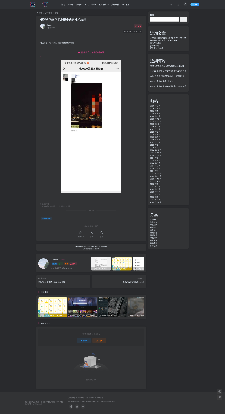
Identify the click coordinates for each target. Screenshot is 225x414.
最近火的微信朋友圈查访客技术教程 (63, 19)
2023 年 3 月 (155, 194)
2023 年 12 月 (156, 173)
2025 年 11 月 (156, 121)
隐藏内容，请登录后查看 (92, 52)
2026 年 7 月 (155, 105)
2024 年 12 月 (156, 150)
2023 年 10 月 (156, 178)
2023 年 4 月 (155, 191)
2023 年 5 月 (155, 189)
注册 (100, 340)
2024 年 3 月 (155, 165)
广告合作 (90, 397)
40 (62, 264)
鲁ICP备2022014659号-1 (90, 401)
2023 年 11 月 (156, 176)
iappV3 (153, 219)
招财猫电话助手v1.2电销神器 (174, 70)
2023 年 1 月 (155, 199)
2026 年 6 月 (155, 108)
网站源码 (153, 243)
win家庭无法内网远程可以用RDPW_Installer (168, 37)
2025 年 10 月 (156, 124)
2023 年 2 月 (155, 197)
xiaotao (49, 25)
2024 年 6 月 (155, 160)
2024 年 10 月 (156, 155)
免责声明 (81, 397)
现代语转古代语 (156, 48)
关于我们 (100, 397)
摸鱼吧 (153, 227)
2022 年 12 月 (156, 202)
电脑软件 (153, 237)
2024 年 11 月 (156, 152)
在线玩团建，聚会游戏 (174, 65)
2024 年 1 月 (155, 171)
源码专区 (153, 235)
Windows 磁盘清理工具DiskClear (163, 40)
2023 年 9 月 (155, 181)
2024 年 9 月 (155, 158)
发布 (196, 4)
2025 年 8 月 (155, 129)
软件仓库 (153, 245)
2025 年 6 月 (155, 134)
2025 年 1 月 (155, 147)
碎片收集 (48, 12)
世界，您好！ (168, 81)
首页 (40, 12)
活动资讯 (153, 232)
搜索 (152, 14)
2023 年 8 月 (155, 184)
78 (67, 264)
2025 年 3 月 (155, 142)
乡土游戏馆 (154, 45)
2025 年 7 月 (155, 131)
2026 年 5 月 (155, 111)
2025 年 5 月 (155, 137)
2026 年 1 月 (155, 116)
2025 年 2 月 (155, 145)
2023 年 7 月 (155, 186)
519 (55, 264)
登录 (85, 340)
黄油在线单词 (155, 43)
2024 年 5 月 (155, 163)
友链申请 (71, 397)
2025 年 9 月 (155, 126)
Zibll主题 (105, 401)
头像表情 (153, 222)
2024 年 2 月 (155, 168)
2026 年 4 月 (155, 113)
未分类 (153, 230)
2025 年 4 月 (155, 139)
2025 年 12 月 (156, 118)
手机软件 (153, 224)
